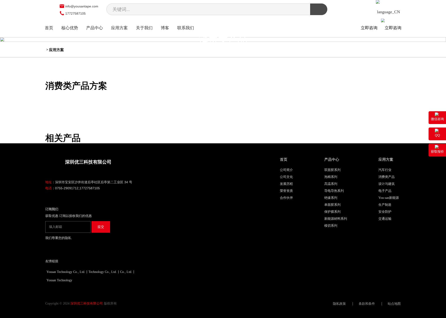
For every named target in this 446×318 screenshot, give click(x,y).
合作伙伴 (286, 198)
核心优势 (69, 28)
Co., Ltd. (126, 272)
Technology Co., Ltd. (103, 272)
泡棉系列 (330, 177)
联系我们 (185, 28)
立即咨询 (371, 28)
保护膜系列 (332, 211)
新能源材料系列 (335, 218)
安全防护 (384, 211)
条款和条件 (367, 303)
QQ (437, 135)
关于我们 (144, 28)
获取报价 (437, 151)
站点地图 (394, 303)
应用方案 (119, 28)
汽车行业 (384, 170)
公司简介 (286, 170)
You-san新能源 (388, 198)
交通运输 (384, 218)
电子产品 (384, 191)
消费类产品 (386, 177)
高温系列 (330, 184)
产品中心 (94, 28)
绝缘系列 (330, 198)
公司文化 (286, 177)
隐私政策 (339, 303)
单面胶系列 (332, 205)
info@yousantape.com (81, 6)
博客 (165, 28)
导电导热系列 (334, 191)
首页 (49, 28)
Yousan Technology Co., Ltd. (65, 272)
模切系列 (330, 225)
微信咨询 (437, 119)
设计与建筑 (386, 184)
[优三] (51, 10)
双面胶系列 (332, 170)
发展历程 (286, 184)
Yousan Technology (59, 280)
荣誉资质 (286, 191)
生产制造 (384, 205)
